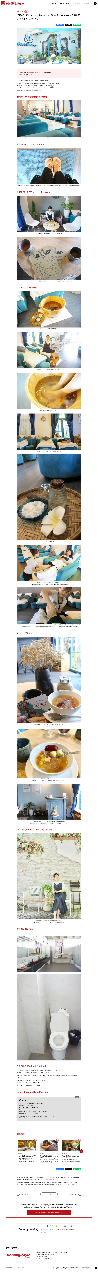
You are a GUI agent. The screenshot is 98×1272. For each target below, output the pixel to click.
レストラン (60, 1226)
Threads (79, 3)
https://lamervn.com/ (32, 1107)
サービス (66, 1229)
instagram (73, 3)
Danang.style (40, 1082)
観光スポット (52, 1226)
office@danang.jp (49, 1179)
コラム (72, 1229)
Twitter (75, 3)
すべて (44, 1226)
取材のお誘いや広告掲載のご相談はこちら (49, 1212)
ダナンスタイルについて (60, 3)
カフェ (67, 1226)
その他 (44, 1232)
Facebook (77, 3)
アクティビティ (57, 1229)
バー (73, 1226)
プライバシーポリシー (19, 1267)
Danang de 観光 (36, 1085)
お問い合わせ (9, 1267)
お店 (43, 1229)
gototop (96, 1268)
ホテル (49, 1229)
